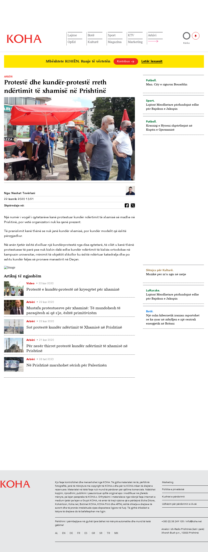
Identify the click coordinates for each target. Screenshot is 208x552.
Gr (93, 533)
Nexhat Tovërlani (23, 193)
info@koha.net (194, 521)
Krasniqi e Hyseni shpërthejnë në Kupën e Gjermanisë (169, 127)
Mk (116, 533)
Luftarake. (153, 290)
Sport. (150, 100)
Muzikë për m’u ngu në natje (166, 274)
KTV (131, 35)
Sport (112, 35)
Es (85, 533)
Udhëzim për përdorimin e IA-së (179, 504)
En (63, 533)
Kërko (186, 43)
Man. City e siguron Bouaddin (166, 84)
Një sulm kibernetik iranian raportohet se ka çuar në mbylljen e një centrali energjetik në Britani (172, 319)
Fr (78, 533)
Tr (108, 533)
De (71, 533)
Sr (100, 533)
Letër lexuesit (151, 61)
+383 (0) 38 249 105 (172, 521)
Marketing (135, 42)
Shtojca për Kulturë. (159, 270)
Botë (91, 35)
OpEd (72, 42)
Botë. (149, 311)
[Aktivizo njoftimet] (195, 36)
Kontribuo (124, 61)
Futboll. (151, 80)
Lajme (72, 35)
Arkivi (152, 35)
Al (56, 533)
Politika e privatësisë (173, 489)
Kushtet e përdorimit (173, 496)
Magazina (115, 42)
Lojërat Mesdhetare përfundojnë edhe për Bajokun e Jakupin (172, 106)
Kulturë (93, 42)
